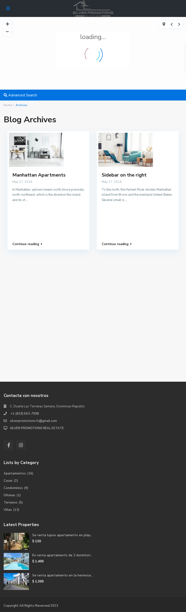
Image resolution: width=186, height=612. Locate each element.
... (27, 200)
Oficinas (9, 495)
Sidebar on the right (124, 175)
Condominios (13, 488)
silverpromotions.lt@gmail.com (33, 421)
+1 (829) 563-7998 (24, 413)
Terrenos (10, 502)
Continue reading (25, 244)
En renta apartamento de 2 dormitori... (62, 555)
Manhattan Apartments (39, 175)
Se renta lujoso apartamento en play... (62, 535)
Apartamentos (15, 473)
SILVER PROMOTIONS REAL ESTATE (37, 428)
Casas (8, 481)
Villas (8, 510)
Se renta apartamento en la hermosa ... (63, 575)
